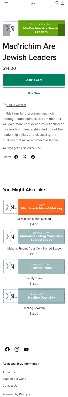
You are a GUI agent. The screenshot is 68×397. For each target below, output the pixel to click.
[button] (6, 32)
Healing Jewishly (34, 308)
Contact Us (10, 386)
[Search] (57, 3)
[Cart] (64, 3)
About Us (9, 372)
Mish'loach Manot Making (34, 219)
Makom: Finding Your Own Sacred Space (34, 248)
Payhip (23, 394)
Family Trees (34, 278)
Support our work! (14, 379)
